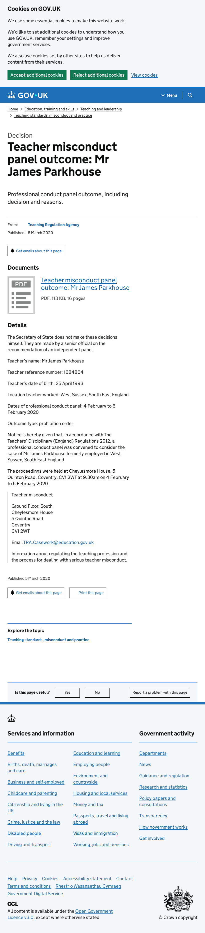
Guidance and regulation (164, 776)
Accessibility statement (87, 878)
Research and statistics (163, 787)
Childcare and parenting (32, 793)
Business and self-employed (36, 782)
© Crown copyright (178, 917)
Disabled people (24, 833)
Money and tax (88, 804)
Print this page (91, 592)
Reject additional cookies (98, 75)
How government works (163, 827)
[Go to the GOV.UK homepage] (28, 95)
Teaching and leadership (101, 109)
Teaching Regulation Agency (53, 224)
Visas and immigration (95, 833)
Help (13, 878)
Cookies (50, 878)
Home (13, 109)
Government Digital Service (35, 893)
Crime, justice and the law (34, 822)
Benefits (16, 753)
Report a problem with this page (159, 692)
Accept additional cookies (37, 75)
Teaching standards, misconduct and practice (53, 115)
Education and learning (96, 753)
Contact (124, 878)
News (145, 764)
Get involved (152, 838)
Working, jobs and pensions (101, 844)
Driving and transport (29, 844)
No (102, 692)
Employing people (91, 764)
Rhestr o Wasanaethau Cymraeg (88, 886)
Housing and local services (100, 793)
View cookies (144, 75)
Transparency (153, 816)
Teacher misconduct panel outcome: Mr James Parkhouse (85, 284)
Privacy (29, 878)
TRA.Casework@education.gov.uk (58, 542)
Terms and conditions (29, 886)
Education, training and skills (49, 109)
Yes (72, 692)
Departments (152, 753)
